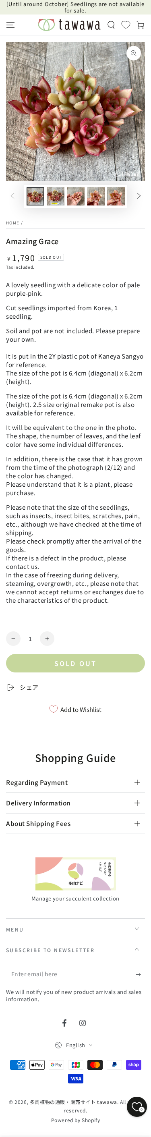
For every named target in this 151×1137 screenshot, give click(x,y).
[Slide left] (12, 196)
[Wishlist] (126, 24)
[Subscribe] (140, 974)
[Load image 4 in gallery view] (96, 196)
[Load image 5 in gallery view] (116, 196)
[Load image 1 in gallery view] (35, 196)
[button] (111, 25)
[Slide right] (139, 196)
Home (12, 223)
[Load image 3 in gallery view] (76, 196)
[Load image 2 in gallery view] (55, 196)
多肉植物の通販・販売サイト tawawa (73, 1101)
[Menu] (10, 25)
